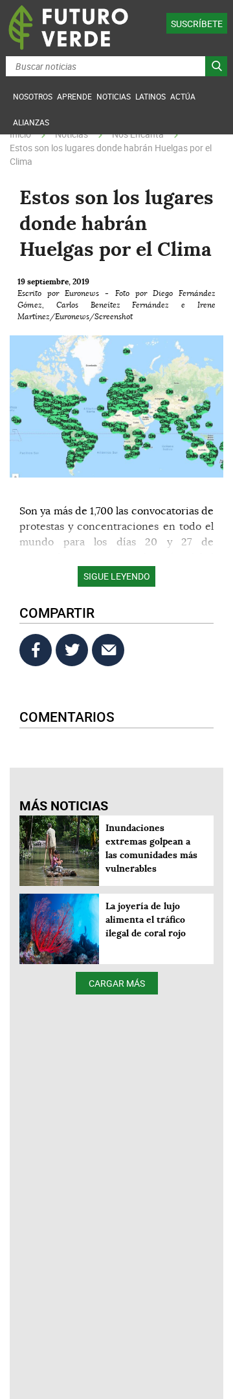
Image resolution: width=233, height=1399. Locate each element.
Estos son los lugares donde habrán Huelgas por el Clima (111, 154)
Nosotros (32, 96)
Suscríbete (197, 23)
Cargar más (117, 983)
